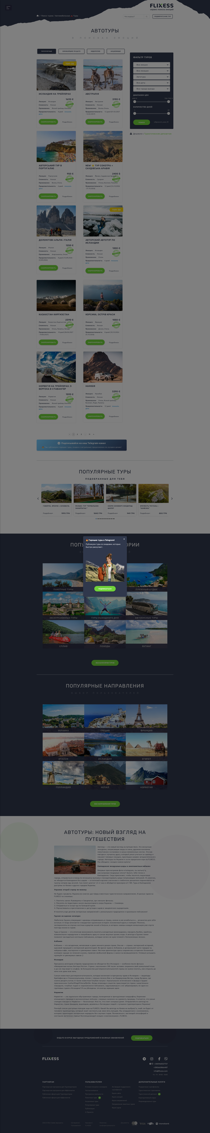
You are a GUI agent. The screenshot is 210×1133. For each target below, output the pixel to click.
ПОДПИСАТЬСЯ (104, 589)
